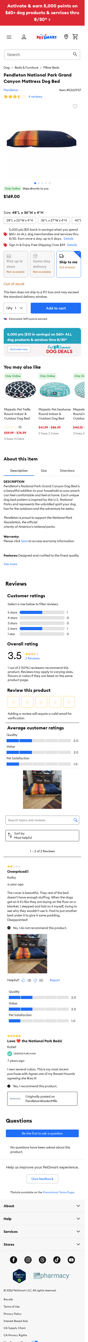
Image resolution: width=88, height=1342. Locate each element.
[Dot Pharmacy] (51, 1275)
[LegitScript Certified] (19, 1276)
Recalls (8, 1299)
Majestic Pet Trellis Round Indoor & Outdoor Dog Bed (17, 413)
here (24, 541)
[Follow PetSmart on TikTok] (56, 1259)
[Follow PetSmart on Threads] (42, 1259)
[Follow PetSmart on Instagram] (28, 1259)
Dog (7, 67)
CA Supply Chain (15, 1328)
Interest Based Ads (16, 1321)
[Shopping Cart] (75, 37)
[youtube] (71, 1259)
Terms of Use (12, 1306)
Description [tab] (19, 471)
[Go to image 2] (39, 183)
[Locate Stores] (66, 37)
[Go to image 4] (46, 183)
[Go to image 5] (50, 183)
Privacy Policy (13, 1313)
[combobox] (42, 54)
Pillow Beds (51, 67)
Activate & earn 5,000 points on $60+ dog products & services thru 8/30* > (42, 12)
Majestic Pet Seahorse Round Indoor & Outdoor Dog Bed (55, 413)
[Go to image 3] (42, 183)
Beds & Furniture (26, 67)
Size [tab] (44, 471)
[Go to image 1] (35, 183)
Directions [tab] (67, 471)
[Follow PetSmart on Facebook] (13, 1259)
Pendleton (11, 90)
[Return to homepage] (47, 37)
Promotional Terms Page (58, 1192)
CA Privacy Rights (15, 1335)
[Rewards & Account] (24, 37)
